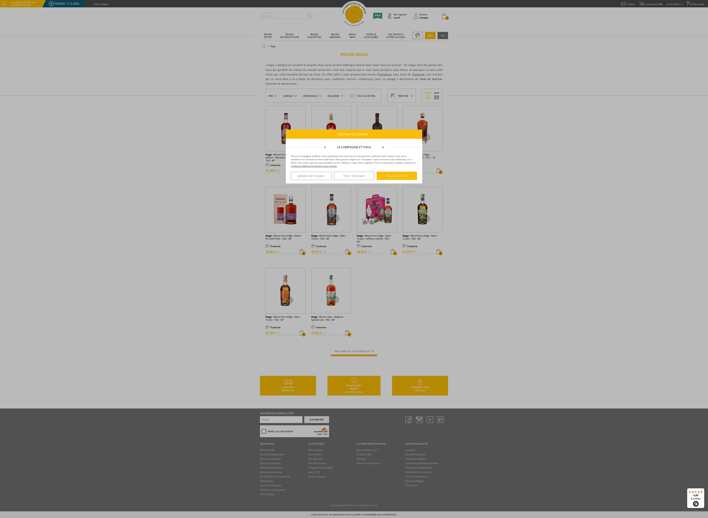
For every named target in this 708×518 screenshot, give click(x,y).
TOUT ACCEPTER (396, 175)
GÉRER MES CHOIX (311, 176)
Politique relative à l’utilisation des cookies (314, 166)
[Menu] (702, 490)
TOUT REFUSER (354, 176)
